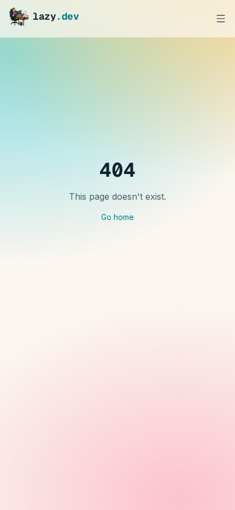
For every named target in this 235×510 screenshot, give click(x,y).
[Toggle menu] (220, 18)
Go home (117, 217)
